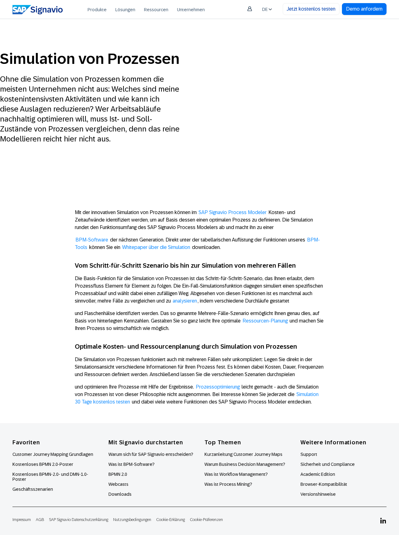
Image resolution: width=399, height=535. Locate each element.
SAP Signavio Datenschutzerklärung (78, 519)
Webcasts (118, 484)
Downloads (120, 494)
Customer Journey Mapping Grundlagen (52, 454)
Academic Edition (317, 474)
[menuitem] (97, 9)
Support (308, 454)
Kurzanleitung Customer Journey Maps (243, 454)
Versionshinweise (318, 494)
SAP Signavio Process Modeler (233, 212)
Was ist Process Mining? (228, 484)
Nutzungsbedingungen (132, 519)
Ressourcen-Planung (265, 320)
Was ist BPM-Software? (131, 464)
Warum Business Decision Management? (244, 464)
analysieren (185, 300)
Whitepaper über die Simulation (156, 247)
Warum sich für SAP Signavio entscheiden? (150, 454)
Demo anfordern (364, 9)
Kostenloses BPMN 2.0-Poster (42, 464)
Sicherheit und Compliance (327, 464)
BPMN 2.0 (117, 474)
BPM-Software (91, 239)
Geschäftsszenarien (32, 489)
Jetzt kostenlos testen (311, 9)
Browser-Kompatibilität (323, 484)
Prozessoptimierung (218, 386)
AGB (40, 519)
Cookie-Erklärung (170, 519)
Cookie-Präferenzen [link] (206, 519)
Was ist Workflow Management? (236, 474)
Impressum (21, 519)
